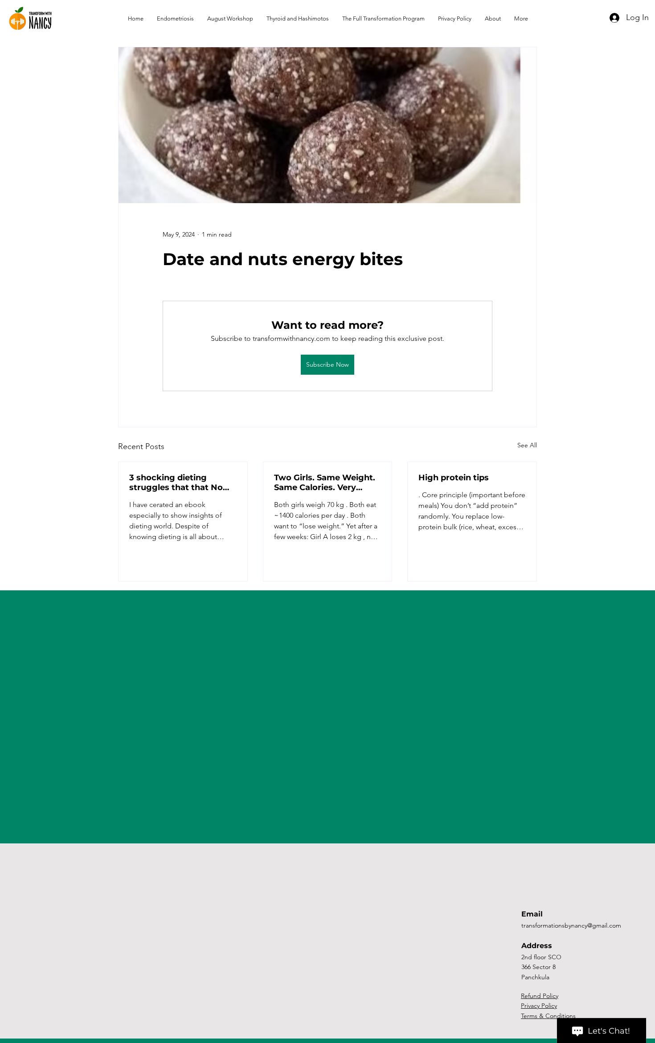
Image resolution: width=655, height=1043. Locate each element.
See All (527, 445)
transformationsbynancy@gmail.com (571, 925)
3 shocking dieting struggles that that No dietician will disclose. (176, 482)
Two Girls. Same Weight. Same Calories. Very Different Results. (324, 482)
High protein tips (453, 478)
